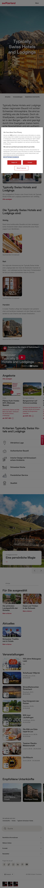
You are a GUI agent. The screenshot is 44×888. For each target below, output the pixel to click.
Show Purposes (21, 168)
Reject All (14, 162)
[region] (22, 150)
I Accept (29, 162)
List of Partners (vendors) (11, 157)
